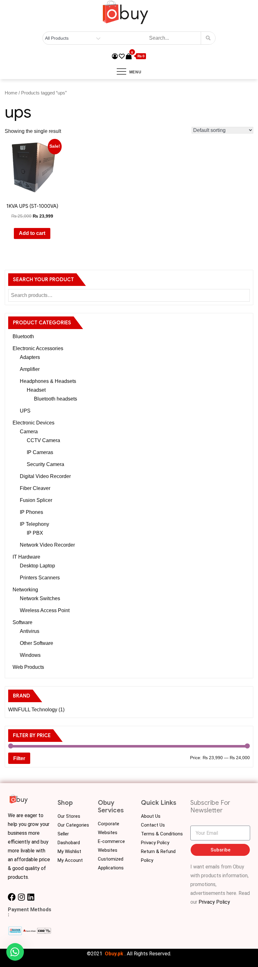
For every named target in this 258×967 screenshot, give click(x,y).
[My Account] (115, 56)
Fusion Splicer (36, 500)
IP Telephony (34, 524)
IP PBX (35, 533)
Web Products (28, 667)
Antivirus (29, 631)
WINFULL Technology (32, 709)
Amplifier (30, 369)
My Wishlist (69, 851)
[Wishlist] (122, 56)
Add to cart (32, 233)
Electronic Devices (33, 422)
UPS (25, 410)
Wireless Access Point (45, 610)
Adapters (30, 357)
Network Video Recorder (47, 545)
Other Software (36, 643)
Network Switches (40, 598)
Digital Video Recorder (45, 476)
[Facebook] (12, 897)
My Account (70, 860)
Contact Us (153, 825)
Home (11, 92)
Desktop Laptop (37, 565)
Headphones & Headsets (48, 381)
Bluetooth (23, 336)
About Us (150, 816)
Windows (30, 655)
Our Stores (69, 816)
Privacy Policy (155, 842)
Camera (29, 431)
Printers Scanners (40, 577)
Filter (19, 758)
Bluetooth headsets (55, 398)
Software (22, 622)
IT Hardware (26, 557)
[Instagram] (21, 897)
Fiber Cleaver (35, 488)
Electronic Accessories (38, 348)
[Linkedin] (31, 897)
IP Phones (31, 512)
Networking (25, 589)
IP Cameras (40, 452)
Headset (36, 390)
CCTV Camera (43, 440)
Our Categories (73, 825)
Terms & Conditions (162, 834)
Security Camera (45, 464)
